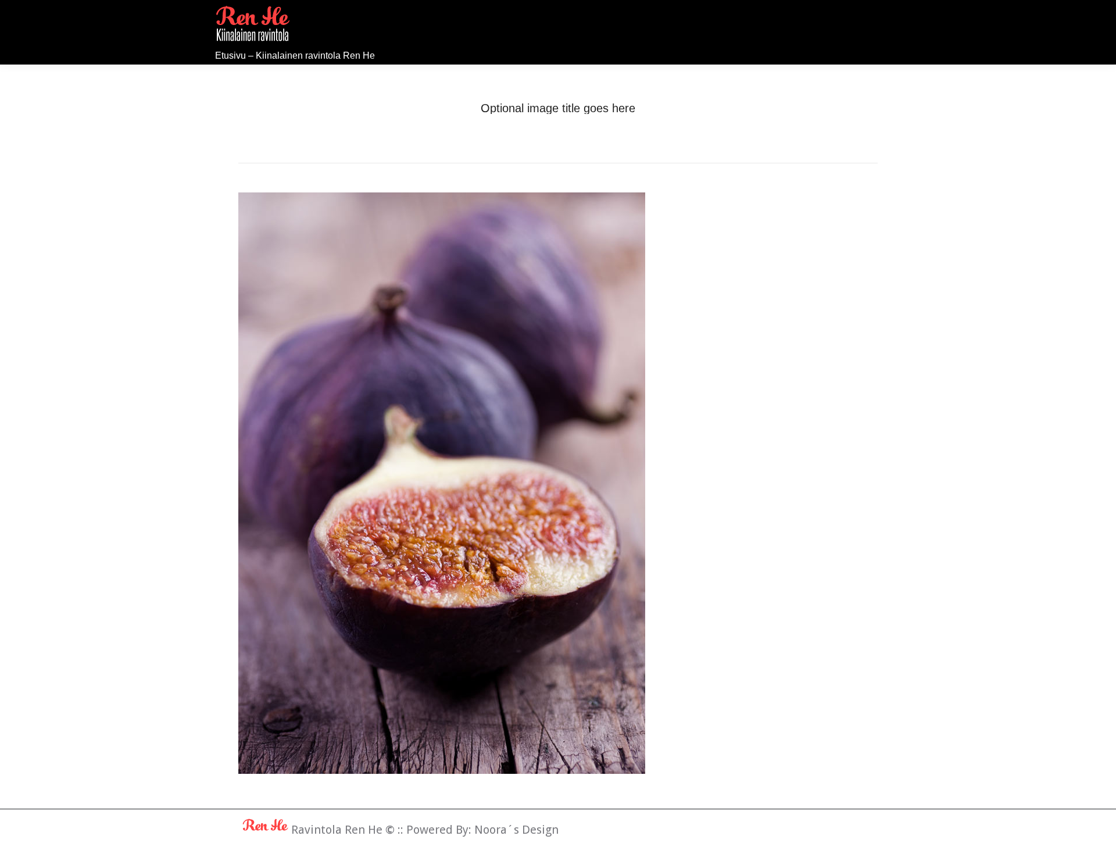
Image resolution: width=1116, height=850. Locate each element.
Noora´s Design (516, 830)
